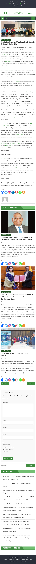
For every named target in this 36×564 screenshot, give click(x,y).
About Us (23, 5)
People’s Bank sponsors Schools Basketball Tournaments (17, 503)
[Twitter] (6, 192)
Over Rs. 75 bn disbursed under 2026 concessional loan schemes (17, 485)
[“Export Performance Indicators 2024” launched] (18, 338)
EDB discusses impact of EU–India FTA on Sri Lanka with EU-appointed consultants (18, 491)
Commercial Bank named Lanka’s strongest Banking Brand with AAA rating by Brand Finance (18, 509)
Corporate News (18, 13)
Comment (6, 402)
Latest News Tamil (15, 5)
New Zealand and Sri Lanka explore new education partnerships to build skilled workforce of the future (16, 523)
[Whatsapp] (20, 192)
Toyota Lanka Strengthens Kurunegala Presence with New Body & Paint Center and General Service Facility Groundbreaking (18, 538)
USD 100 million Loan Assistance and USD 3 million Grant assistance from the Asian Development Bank (17, 297)
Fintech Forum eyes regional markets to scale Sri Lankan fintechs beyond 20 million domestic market (17, 516)
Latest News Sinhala (26, 3)
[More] (23, 192)
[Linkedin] (13, 192)
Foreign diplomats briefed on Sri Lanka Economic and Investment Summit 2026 (17, 530)
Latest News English (14, 3)
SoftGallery (8, 61)
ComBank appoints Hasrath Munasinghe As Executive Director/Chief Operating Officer (16, 238)
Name (5, 420)
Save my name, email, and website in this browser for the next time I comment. (8, 449)
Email (5, 427)
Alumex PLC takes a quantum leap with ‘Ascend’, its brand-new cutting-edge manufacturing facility (31, 383)
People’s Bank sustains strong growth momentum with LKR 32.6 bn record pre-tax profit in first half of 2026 (18, 498)
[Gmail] (16, 192)
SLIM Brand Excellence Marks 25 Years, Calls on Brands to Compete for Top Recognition (18, 478)
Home (7, 3)
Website (5, 435)
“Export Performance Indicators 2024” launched (15, 354)
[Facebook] (2, 192)
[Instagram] (9, 192)
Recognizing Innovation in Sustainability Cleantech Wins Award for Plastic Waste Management (6, 383)
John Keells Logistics (6, 70)
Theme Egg (25, 557)
